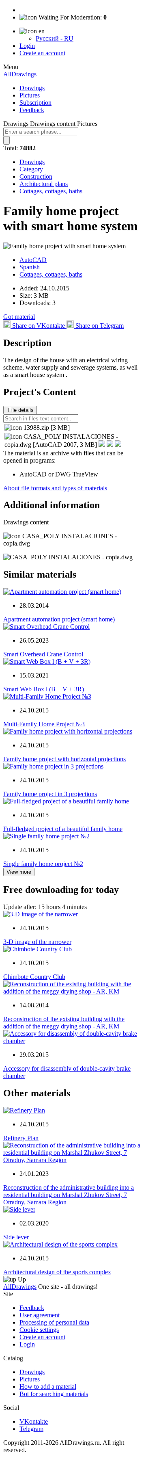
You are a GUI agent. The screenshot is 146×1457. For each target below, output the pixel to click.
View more (18, 872)
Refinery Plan (21, 1137)
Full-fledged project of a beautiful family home (62, 828)
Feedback (31, 109)
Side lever (16, 1237)
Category (31, 169)
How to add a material (47, 1386)
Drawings (32, 87)
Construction (35, 176)
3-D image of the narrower (37, 941)
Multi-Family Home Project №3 (44, 724)
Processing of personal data (54, 1322)
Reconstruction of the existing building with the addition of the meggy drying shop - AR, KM (64, 1022)
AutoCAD (33, 259)
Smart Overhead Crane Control (43, 654)
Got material (19, 316)
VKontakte (33, 1421)
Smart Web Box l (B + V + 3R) (43, 689)
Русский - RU (54, 38)
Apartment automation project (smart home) (59, 619)
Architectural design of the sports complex (57, 1272)
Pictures (29, 95)
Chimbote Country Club (34, 976)
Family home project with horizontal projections (64, 759)
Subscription (35, 102)
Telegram (31, 1428)
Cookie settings (39, 1329)
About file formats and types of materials (55, 488)
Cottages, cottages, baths (50, 191)
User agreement (39, 1315)
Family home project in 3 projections (50, 793)
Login (27, 45)
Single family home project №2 (43, 863)
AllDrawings (19, 74)
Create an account (42, 53)
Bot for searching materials (53, 1393)
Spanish (29, 267)
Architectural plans (43, 183)
